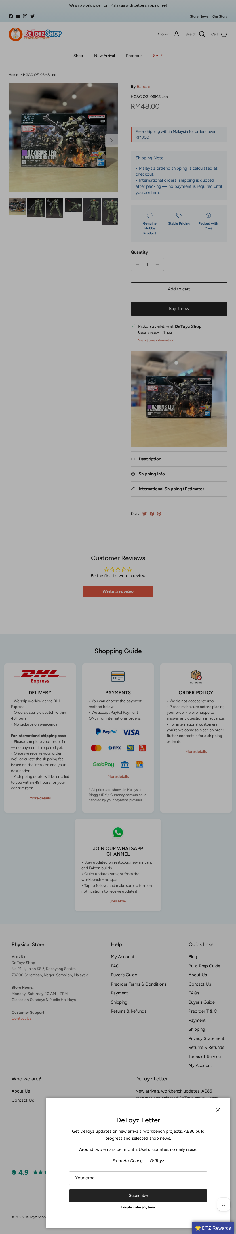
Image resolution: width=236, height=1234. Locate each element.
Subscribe (138, 1195)
